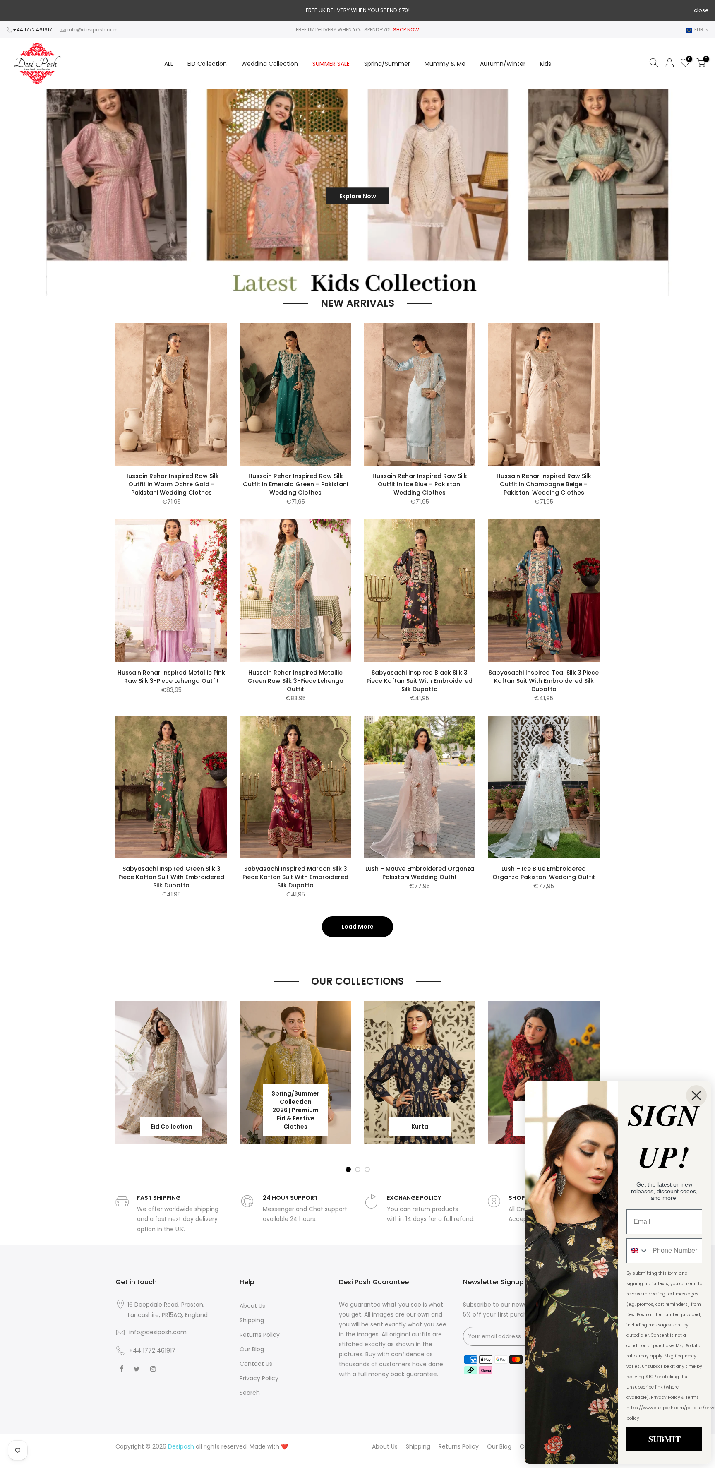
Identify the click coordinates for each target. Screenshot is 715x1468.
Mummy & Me (445, 64)
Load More (357, 927)
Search (250, 1393)
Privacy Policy (259, 1378)
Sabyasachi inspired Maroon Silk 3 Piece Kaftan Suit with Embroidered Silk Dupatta (295, 877)
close (701, 10)
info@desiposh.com (93, 29)
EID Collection (207, 64)
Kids (545, 64)
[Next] (694, 193)
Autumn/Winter (502, 64)
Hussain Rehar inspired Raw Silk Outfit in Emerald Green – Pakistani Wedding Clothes (295, 484)
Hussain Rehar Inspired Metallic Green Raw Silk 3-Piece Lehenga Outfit (295, 680)
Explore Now (305, 193)
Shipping (252, 1320)
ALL (168, 64)
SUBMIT (664, 1439)
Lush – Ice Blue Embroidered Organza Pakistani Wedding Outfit (543, 873)
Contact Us (256, 1364)
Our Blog (252, 1349)
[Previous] (20, 193)
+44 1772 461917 (32, 29)
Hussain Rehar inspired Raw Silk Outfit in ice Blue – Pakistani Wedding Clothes (419, 484)
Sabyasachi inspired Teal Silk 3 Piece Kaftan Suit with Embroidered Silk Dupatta (544, 680)
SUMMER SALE (331, 64)
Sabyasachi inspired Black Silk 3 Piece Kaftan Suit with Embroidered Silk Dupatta (420, 680)
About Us (252, 1306)
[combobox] (637, 1251)
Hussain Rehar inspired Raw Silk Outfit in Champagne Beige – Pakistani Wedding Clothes (544, 484)
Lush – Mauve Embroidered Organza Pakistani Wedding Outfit (419, 873)
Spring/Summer (387, 64)
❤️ (284, 1446)
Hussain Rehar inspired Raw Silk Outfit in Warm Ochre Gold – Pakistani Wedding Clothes (171, 484)
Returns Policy (260, 1335)
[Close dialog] (696, 1095)
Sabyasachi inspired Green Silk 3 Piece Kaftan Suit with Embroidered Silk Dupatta (171, 877)
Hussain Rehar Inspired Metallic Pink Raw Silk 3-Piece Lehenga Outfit (171, 676)
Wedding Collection (269, 64)
